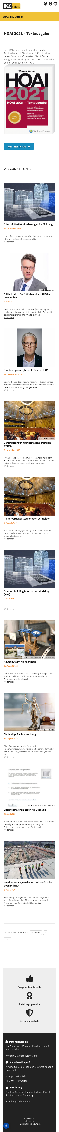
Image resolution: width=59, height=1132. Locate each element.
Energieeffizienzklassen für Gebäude (25, 809)
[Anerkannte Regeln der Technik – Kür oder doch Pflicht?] (29, 860)
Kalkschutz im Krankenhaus (20, 661)
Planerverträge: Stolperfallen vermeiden (27, 518)
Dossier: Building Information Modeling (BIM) (26, 593)
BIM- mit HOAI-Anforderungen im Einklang (28, 224)
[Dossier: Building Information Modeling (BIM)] (29, 569)
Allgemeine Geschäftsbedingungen (30, 1122)
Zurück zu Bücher (13, 16)
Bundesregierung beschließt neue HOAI (26, 370)
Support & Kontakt (16, 1076)
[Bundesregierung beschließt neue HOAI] (29, 347)
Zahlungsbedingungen (18, 1101)
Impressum (29, 1118)
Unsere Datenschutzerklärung (22, 1055)
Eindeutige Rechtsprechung (20, 734)
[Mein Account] (50, 3)
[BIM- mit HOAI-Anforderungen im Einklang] (29, 202)
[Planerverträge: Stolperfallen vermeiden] (29, 496)
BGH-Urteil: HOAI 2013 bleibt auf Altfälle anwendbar (27, 295)
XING (7, 939)
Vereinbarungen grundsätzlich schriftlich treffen (27, 444)
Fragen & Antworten (17, 1080)
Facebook (35, 932)
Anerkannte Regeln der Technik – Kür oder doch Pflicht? (28, 884)
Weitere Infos (18, 146)
